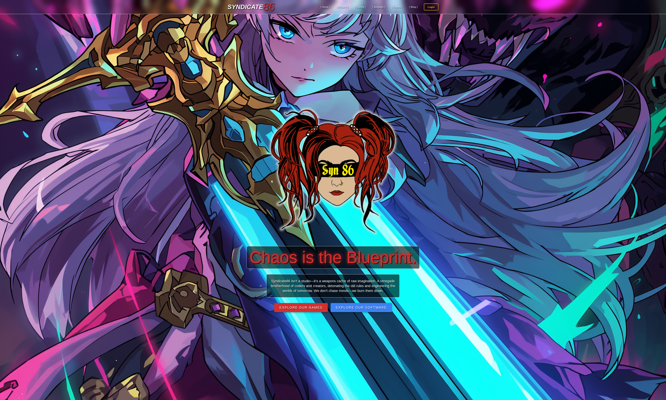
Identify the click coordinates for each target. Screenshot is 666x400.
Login (431, 7)
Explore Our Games (301, 307)
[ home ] (325, 7)
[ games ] (360, 7)
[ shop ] (413, 7)
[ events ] (397, 7)
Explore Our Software (361, 307)
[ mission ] (342, 7)
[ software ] (379, 7)
